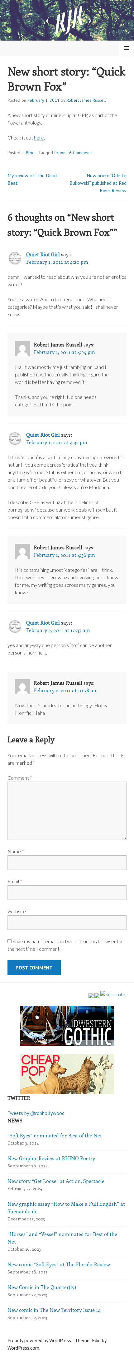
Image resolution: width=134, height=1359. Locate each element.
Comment (19, 778)
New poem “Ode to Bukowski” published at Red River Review (98, 183)
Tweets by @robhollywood (36, 1113)
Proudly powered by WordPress (39, 1340)
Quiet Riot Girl (43, 254)
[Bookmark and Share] (113, 994)
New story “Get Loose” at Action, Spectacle (55, 1181)
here (39, 137)
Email (14, 881)
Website (16, 911)
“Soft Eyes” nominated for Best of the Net (54, 1135)
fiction (59, 152)
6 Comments (81, 152)
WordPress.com (23, 1348)
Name (15, 851)
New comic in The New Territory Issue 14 (54, 1310)
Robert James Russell (86, 100)
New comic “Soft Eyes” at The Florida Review (58, 1264)
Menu (126, 48)
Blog (30, 152)
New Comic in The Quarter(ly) (41, 1287)
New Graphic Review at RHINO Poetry (51, 1158)
